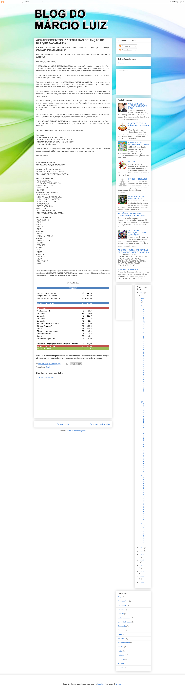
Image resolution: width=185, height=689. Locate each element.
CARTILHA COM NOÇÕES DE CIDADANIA (138, 143)
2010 (142, 571)
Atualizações (123, 601)
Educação (122, 626)
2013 (142, 554)
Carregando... (123, 63)
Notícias (121, 655)
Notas (120, 651)
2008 (142, 582)
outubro (142, 299)
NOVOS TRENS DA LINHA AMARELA (136, 197)
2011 (141, 566)
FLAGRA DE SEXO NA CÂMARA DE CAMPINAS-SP (138, 125)
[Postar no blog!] (74, 363)
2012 (142, 560)
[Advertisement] (73, 400)
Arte (119, 597)
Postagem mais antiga (100, 424)
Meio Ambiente (124, 643)
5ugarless (100, 684)
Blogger (118, 684)
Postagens (125, 46)
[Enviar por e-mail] (71, 363)
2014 (142, 551)
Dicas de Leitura (124, 622)
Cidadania (122, 605)
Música (121, 647)
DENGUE (132, 162)
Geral (48, 367)
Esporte (121, 630)
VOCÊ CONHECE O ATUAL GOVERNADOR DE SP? (137, 106)
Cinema (121, 609)
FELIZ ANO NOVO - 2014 (128, 269)
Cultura (121, 614)
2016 (142, 293)
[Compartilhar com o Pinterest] (81, 363)
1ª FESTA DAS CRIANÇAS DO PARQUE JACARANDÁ (138, 233)
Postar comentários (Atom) (76, 431)
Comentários (126, 50)
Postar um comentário (47, 378)
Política (121, 659)
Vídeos (120, 667)
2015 (142, 548)
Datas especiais (124, 618)
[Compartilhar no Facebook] (79, 363)
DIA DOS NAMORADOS (137, 179)
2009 (142, 577)
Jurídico (121, 639)
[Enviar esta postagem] (67, 364)
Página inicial (63, 424)
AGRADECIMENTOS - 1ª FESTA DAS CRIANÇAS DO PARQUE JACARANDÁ (133, 251)
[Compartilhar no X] (76, 363)
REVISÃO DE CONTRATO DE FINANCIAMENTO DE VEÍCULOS (131, 214)
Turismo (121, 663)
